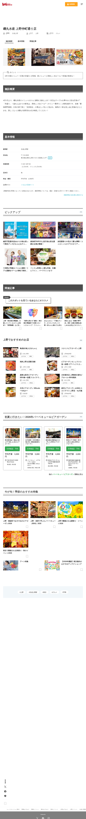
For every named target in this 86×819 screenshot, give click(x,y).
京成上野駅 (33, 592)
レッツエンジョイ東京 (13, 809)
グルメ (55, 592)
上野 (22, 592)
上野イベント (73, 809)
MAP (50, 158)
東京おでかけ (44, 809)
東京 (44, 592)
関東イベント (35, 809)
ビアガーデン (69, 474)
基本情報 (10, 136)
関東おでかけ (25, 809)
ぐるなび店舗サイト (27, 185)
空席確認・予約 (12, 449)
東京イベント (54, 809)
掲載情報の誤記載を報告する (73, 195)
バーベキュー (58, 474)
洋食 (64, 592)
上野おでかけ (64, 809)
